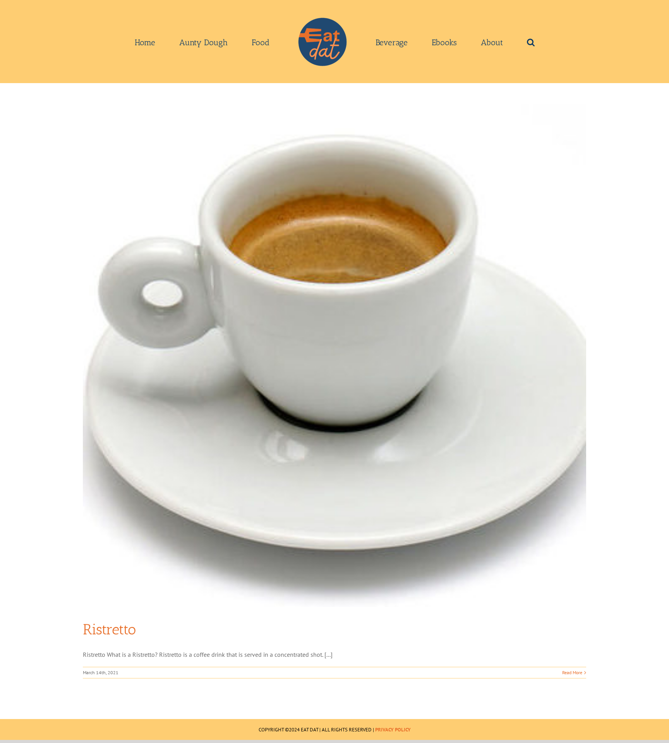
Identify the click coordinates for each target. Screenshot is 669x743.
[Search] (476, 42)
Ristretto (109, 629)
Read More (572, 672)
